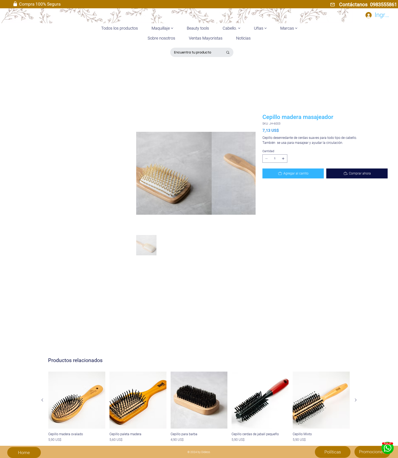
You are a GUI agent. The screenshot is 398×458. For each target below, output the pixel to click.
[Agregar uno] (283, 158)
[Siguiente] (355, 399)
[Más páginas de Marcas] (296, 28)
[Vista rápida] (76, 400)
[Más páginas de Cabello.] (239, 28)
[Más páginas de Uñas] (266, 28)
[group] (199, 406)
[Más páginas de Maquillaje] (172, 28)
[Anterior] (42, 399)
